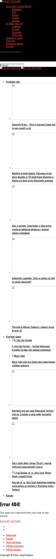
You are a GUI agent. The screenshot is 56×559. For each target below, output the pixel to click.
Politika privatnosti (15, 546)
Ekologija (16, 32)
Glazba (15, 18)
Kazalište (17, 9)
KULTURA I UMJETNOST (19, 6)
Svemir (15, 29)
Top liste (10, 41)
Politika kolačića (13, 549)
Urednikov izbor (14, 38)
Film (14, 12)
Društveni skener (15, 43)
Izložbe (16, 21)
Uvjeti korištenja (13, 542)
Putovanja (17, 35)
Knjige (15, 15)
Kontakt (10, 46)
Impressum (11, 535)
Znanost (16, 26)
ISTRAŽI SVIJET (14, 23)
